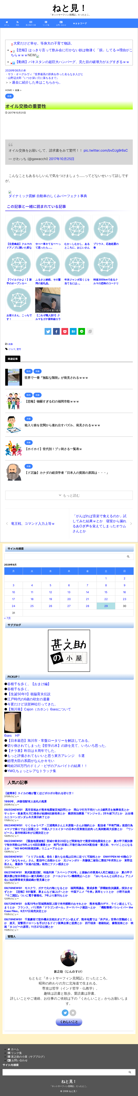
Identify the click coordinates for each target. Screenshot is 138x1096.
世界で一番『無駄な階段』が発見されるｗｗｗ (56, 377)
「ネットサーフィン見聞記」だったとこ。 (69, 1086)
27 (69, 606)
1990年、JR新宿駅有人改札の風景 (25, 801)
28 (87, 606)
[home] (73, 1012)
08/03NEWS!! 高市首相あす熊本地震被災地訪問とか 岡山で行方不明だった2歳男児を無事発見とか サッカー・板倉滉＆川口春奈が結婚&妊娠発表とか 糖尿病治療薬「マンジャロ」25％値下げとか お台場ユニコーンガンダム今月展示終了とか (68, 813)
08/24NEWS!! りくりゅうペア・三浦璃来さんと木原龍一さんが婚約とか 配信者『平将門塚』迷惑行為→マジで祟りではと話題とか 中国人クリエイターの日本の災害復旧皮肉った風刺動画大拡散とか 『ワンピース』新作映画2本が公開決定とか (68, 829)
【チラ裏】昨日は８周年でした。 (32, 751)
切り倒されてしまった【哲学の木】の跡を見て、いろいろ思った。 (57, 746)
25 (32, 606)
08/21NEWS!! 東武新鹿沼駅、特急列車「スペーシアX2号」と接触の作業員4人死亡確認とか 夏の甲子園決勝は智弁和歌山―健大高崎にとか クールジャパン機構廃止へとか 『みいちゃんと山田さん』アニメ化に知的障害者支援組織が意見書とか (68, 876)
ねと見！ (70, 8)
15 (106, 592)
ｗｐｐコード (80, 23)
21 (87, 599)
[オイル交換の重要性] (73, 331)
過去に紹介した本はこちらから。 (37, 82)
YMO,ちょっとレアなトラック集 (31, 771)
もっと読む (71, 495)
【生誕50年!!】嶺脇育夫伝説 (28, 694)
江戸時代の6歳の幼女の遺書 (28, 699)
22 (106, 599)
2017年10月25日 (61, 159)
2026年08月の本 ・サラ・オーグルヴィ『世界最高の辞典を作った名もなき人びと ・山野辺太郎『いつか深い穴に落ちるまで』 (44, 74)
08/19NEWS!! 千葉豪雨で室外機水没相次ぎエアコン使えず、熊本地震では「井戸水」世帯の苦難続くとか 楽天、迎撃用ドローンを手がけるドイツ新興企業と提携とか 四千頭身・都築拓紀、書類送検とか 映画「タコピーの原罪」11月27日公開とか (68, 923)
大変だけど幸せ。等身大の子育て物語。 (43, 43)
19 (50, 599)
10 (13, 592)
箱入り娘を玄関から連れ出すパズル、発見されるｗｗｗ (62, 425)
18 (32, 599)
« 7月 (7, 618)
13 (68, 592)
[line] (81, 331)
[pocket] (64, 331)
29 (106, 606)
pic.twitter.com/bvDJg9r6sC (106, 150)
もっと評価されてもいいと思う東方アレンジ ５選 (46, 756)
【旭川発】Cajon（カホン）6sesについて (39, 709)
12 (50, 592)
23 (124, 599)
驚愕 (19, 349)
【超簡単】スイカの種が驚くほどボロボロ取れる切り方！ (39, 793)
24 (13, 606)
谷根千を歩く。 (19, 689)
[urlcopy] (90, 331)
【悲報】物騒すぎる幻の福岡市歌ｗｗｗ (52, 401)
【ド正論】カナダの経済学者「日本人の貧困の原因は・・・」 (67, 472)
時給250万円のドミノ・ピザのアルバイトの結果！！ (47, 766)
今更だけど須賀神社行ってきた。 (32, 704)
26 (50, 606)
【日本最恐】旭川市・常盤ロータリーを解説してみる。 (49, 741)
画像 (10, 344)
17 (13, 599)
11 (32, 592)
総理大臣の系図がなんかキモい (30, 761)
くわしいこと (69, 1021)
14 (87, 592)
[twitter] (48, 331)
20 (69, 599)
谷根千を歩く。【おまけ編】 (29, 684)
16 (124, 592)
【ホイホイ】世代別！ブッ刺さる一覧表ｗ (53, 449)
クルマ (12, 349)
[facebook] (56, 331)
